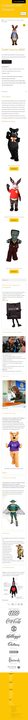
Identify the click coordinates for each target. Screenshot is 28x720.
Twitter (10, 695)
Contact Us (11, 704)
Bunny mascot (15, 80)
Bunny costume (7, 80)
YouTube (10, 691)
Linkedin (10, 697)
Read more (14, 168)
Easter (7, 82)
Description (5, 91)
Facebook (11, 694)
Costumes (11, 675)
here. (25, 118)
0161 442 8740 (19, 1)
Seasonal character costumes (13, 20)
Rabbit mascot (9, 85)
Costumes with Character (11, 7)
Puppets (10, 676)
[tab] (14, 91)
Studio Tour (11, 683)
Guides (10, 685)
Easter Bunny (12, 82)
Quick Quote (6, 62)
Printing (10, 678)
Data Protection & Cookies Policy (16, 716)
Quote (10, 679)
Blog (10, 701)
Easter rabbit (19, 82)
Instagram (11, 692)
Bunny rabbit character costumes (14, 76)
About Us (11, 702)
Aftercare (11, 686)
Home (4, 20)
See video (5, 408)
